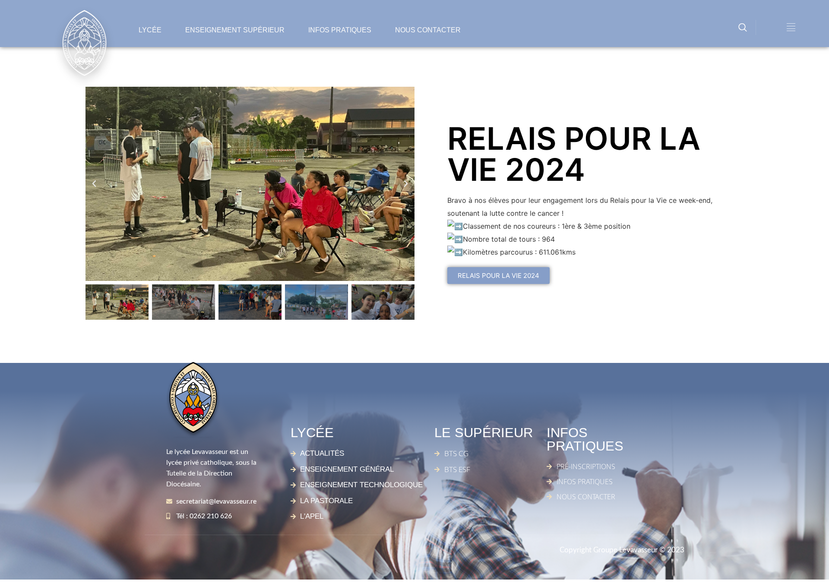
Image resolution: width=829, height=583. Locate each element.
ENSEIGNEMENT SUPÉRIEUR (235, 30)
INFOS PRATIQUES (339, 30)
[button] (94, 184)
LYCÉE (150, 30)
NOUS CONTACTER (428, 30)
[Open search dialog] (742, 28)
